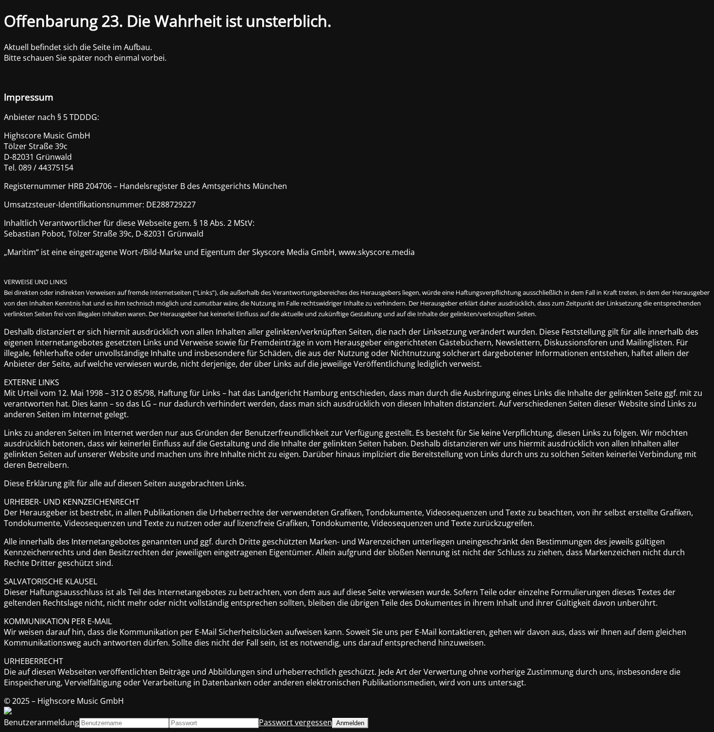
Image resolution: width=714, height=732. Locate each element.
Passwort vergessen (295, 722)
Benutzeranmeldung (41, 722)
